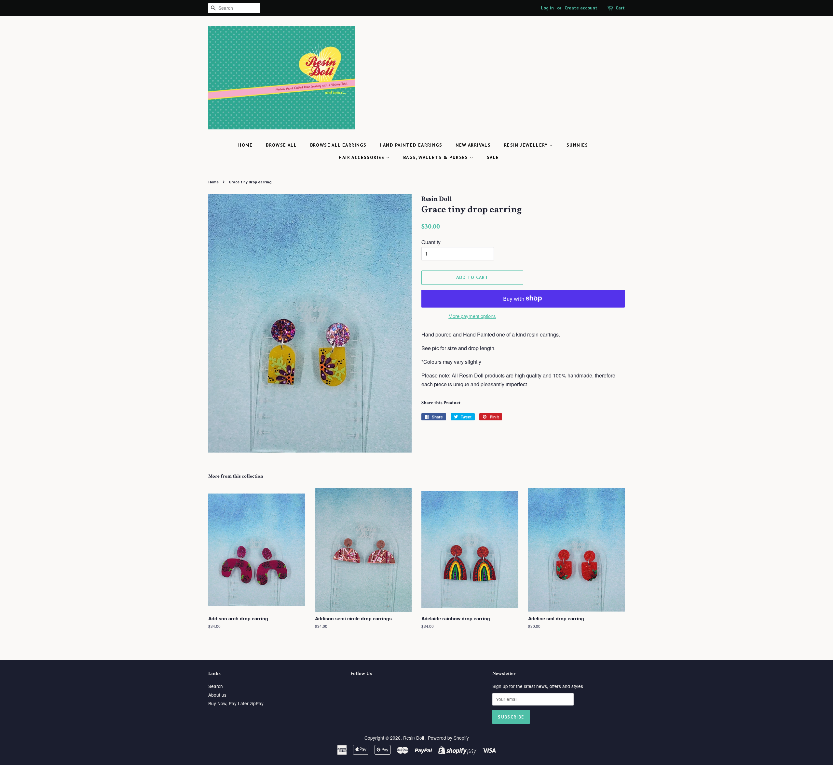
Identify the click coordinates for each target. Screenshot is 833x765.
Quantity (431, 242)
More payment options (472, 315)
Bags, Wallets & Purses (436, 157)
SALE (493, 157)
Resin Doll (414, 737)
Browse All (281, 145)
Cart (620, 8)
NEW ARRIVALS (473, 145)
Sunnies (577, 145)
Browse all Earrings (338, 145)
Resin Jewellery (527, 145)
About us (217, 695)
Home (245, 145)
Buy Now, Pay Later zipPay (236, 703)
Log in (547, 8)
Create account (581, 8)
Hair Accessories (362, 157)
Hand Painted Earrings (411, 145)
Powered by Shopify (448, 737)
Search (215, 686)
